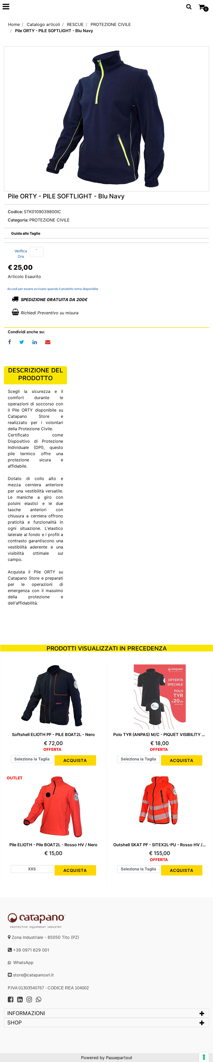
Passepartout (119, 1057)
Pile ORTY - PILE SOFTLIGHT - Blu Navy (54, 30)
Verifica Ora (21, 254)
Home (14, 24)
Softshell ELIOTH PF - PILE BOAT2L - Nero (53, 734)
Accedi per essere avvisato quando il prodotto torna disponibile (52, 289)
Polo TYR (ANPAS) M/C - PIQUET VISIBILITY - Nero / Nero (160, 734)
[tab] (106, 1013)
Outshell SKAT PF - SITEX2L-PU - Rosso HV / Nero (160, 844)
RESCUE (75, 24)
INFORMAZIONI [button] (26, 1013)
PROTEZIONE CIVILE (111, 24)
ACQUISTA (75, 760)
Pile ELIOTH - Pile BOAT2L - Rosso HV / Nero (53, 844)
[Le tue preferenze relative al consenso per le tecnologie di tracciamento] (204, 1057)
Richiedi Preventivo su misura (49, 312)
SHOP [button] (14, 1022)
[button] (106, 120)
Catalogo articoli (43, 24)
